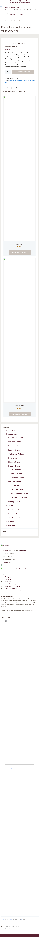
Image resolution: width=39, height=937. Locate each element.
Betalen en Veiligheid (11, 588)
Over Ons (8, 581)
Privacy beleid (9, 928)
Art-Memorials (6, 550)
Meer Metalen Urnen (19, 493)
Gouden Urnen (14, 442)
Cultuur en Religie (16, 454)
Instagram (25, 565)
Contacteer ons (7, 562)
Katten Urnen (16, 474)
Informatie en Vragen (11, 584)
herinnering (10, 525)
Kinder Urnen (14, 450)
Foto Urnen (13, 458)
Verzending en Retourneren (13, 586)
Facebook (27, 568)
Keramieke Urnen (15, 438)
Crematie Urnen (14, 20)
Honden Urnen (17, 470)
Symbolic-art (13, 513)
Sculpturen (10, 521)
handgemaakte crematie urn (24, 80)
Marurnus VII (19, 406)
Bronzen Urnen (17, 489)
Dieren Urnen (14, 466)
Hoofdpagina (8, 577)
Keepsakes (10, 430)
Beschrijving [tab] (10, 88)
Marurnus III (19, 244)
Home (3, 20)
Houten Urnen (14, 462)
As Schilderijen (14, 509)
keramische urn (12, 80)
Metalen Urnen (14, 482)
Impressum (8, 579)
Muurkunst (10, 505)
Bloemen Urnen (15, 446)
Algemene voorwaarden (12, 926)
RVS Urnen (16, 485)
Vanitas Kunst (14, 517)
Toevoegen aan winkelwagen (22, 71)
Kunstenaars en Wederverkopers (15, 591)
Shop (8, 20)
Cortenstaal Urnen (19, 497)
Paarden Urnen (17, 478)
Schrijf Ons (13, 12)
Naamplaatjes (14, 502)
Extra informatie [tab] (21, 88)
